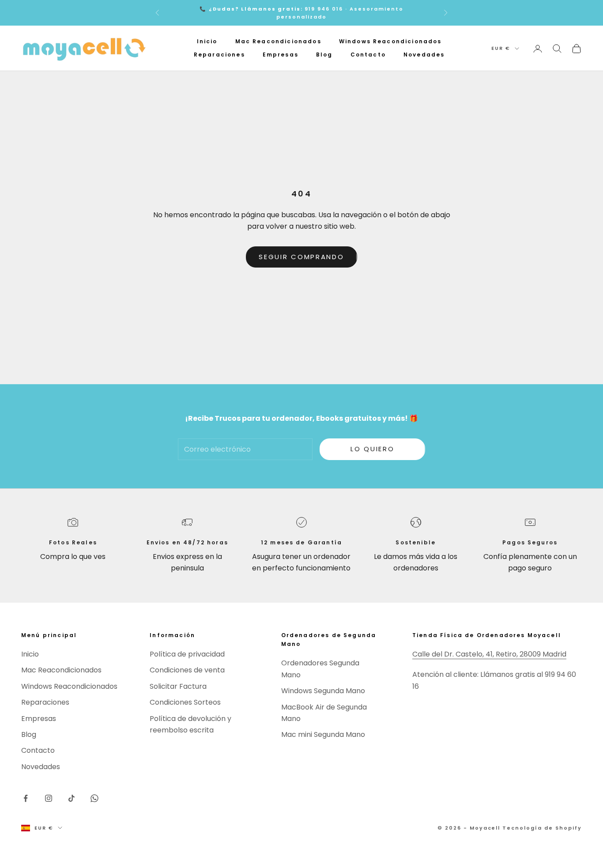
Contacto (368, 55)
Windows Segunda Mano (323, 691)
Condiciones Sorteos (185, 702)
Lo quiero (372, 448)
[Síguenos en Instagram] (48, 798)
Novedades (424, 55)
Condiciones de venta (187, 670)
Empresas (280, 55)
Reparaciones (219, 55)
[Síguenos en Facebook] (25, 798)
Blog (324, 55)
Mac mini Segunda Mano (323, 734)
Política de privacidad (187, 654)
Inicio (207, 41)
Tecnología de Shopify (542, 827)
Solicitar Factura (178, 686)
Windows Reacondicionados (390, 41)
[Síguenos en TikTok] (71, 798)
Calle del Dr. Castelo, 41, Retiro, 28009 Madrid (489, 654)
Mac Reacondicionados (278, 41)
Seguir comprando (301, 256)
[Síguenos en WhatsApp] (94, 798)
